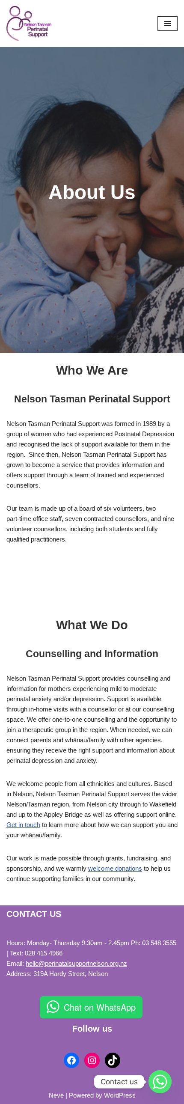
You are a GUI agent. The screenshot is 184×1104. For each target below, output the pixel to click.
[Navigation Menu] (167, 23)
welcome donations (115, 868)
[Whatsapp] (160, 1081)
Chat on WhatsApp (100, 1007)
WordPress (120, 1095)
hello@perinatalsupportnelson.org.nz (76, 963)
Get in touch (23, 824)
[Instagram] (92, 1060)
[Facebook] (71, 1060)
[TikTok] (112, 1060)
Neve (56, 1095)
